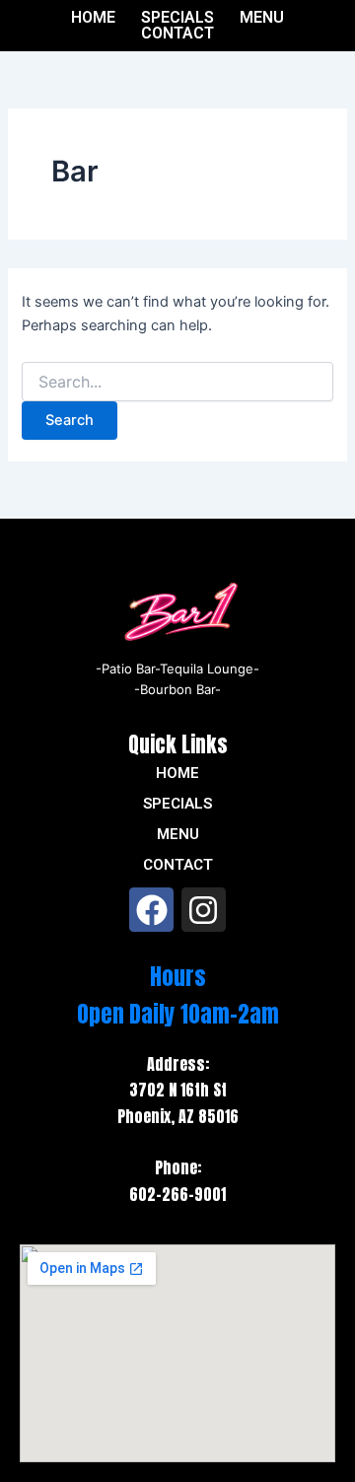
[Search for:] (177, 382)
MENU (262, 18)
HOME (93, 18)
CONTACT (177, 33)
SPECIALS (177, 18)
